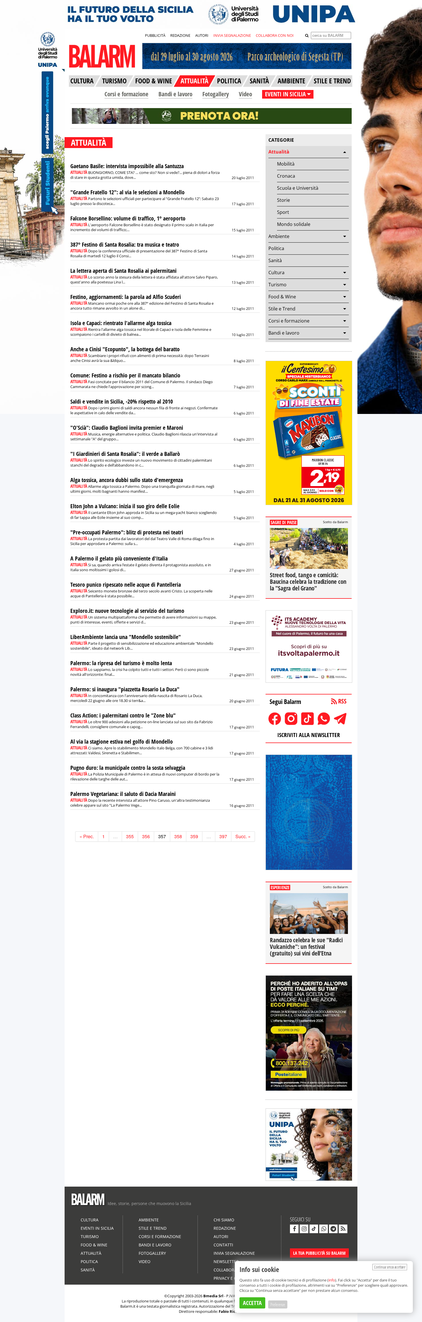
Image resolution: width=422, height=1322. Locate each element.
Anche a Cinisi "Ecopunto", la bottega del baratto (125, 349)
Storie (283, 200)
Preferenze (277, 1304)
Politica (276, 248)
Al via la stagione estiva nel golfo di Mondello (121, 741)
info (331, 1280)
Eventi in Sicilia (97, 1228)
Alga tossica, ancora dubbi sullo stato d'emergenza (126, 480)
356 (146, 836)
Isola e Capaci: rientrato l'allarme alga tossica (120, 323)
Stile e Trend (281, 309)
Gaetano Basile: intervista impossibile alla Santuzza (127, 166)
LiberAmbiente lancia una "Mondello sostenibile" (125, 637)
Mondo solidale (293, 224)
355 (130, 836)
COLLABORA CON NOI (275, 35)
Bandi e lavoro (175, 94)
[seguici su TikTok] (313, 1229)
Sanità (275, 260)
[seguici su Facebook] (294, 1229)
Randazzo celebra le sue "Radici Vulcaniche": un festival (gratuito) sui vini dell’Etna (306, 946)
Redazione (225, 1228)
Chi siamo (224, 1220)
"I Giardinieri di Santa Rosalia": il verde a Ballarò (125, 454)
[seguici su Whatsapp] (323, 1229)
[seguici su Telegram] (333, 1229)
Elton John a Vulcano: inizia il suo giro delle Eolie (124, 506)
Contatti (223, 1245)
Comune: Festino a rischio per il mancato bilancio (125, 375)
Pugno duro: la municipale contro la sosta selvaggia (127, 768)
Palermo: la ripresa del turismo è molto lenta (121, 663)
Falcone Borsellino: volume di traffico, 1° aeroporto (127, 218)
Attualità (278, 152)
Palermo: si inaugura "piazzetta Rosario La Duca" (124, 689)
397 (223, 836)
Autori (221, 1236)
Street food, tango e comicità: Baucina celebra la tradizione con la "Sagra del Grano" (308, 581)
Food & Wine (282, 296)
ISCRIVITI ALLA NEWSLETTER (308, 735)
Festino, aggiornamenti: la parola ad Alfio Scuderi (125, 297)
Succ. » (243, 836)
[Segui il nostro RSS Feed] (343, 1229)
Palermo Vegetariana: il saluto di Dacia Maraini (123, 794)
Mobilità (286, 164)
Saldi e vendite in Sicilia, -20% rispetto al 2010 (121, 401)
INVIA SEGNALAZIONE (232, 35)
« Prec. (87, 836)
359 (194, 836)
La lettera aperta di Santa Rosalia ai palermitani (123, 271)
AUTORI (201, 35)
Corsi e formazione (126, 94)
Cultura (276, 272)
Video (245, 94)
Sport (283, 212)
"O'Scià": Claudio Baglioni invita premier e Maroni (126, 427)
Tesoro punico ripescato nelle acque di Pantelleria (125, 584)
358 (178, 836)
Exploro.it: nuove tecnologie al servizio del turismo (127, 611)
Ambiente (278, 236)
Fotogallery (215, 94)
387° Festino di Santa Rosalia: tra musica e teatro (124, 244)
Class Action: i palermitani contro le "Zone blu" (123, 715)
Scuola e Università (297, 188)
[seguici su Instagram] (304, 1229)
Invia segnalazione (234, 1253)
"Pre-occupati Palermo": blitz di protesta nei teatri (126, 532)
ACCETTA (252, 1303)
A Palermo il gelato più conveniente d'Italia (119, 558)
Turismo (277, 284)
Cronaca (286, 176)
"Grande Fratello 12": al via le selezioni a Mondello (127, 192)
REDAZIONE (180, 35)
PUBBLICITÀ (155, 35)
